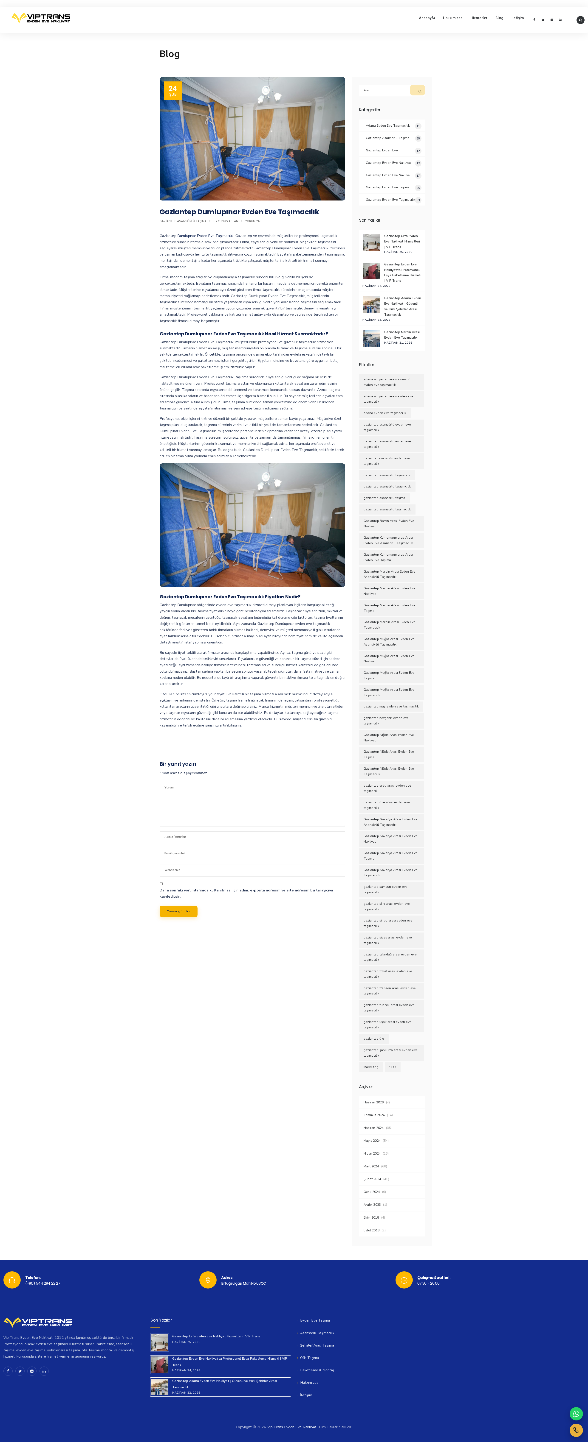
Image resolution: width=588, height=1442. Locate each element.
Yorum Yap (253, 221)
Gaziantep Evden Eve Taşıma (388, 187)
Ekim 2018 (371, 1217)
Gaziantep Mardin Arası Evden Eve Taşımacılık (389, 625)
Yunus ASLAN (228, 221)
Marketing (371, 1067)
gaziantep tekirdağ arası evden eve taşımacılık (390, 957)
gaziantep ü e (374, 1038)
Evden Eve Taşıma (315, 1320)
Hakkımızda (453, 18)
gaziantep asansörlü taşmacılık (387, 475)
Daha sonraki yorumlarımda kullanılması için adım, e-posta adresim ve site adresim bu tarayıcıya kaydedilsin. (246, 893)
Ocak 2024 (372, 1192)
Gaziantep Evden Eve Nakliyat (388, 163)
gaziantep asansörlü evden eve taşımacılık (387, 444)
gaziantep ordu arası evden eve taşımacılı (387, 788)
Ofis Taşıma (309, 1358)
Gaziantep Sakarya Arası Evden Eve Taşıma (391, 856)
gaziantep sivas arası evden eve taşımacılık (388, 940)
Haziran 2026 (374, 1102)
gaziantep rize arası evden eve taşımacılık (387, 805)
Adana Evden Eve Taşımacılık (388, 125)
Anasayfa (427, 18)
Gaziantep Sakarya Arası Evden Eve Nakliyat (391, 839)
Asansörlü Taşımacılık (317, 1333)
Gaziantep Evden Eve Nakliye (388, 175)
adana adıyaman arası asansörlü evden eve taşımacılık (388, 382)
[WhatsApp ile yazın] (576, 1413)
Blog (499, 18)
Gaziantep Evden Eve (382, 150)
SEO (392, 1067)
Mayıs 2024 (372, 1141)
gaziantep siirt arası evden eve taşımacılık (387, 906)
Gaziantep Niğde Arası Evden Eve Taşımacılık (389, 771)
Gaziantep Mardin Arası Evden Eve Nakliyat (389, 591)
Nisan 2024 (372, 1153)
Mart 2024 (371, 1166)
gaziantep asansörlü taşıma (384, 498)
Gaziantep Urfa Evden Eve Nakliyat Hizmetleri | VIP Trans (402, 241)
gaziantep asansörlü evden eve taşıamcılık (387, 427)
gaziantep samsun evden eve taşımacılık (385, 889)
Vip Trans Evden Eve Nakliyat (292, 1427)
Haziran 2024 (374, 1128)
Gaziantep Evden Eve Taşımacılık (390, 200)
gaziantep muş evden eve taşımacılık (391, 706)
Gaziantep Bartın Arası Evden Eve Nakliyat (389, 524)
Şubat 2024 (372, 1179)
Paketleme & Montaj (317, 1370)
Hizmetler (479, 18)
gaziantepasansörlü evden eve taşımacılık (387, 461)
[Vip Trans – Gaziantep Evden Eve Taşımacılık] (40, 18)
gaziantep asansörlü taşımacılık (387, 509)
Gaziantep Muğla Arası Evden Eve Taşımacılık (389, 692)
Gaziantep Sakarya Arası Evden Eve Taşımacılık (391, 873)
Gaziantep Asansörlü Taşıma (183, 221)
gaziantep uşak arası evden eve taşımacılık (387, 1025)
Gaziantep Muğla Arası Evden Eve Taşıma (389, 675)
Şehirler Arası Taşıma (317, 1345)
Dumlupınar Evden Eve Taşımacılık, (206, 235)
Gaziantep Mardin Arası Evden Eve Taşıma (389, 608)
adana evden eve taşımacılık (385, 413)
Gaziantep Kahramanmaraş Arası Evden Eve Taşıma (388, 557)
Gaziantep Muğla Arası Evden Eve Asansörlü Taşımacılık (389, 642)
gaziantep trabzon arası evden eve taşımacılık (390, 991)
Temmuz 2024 (374, 1115)
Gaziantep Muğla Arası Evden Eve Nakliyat (389, 659)
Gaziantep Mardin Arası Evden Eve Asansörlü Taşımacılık (389, 574)
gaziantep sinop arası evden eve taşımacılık (388, 923)
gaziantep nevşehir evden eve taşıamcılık (386, 721)
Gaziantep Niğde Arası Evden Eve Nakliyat (389, 738)
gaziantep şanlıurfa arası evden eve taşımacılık (391, 1053)
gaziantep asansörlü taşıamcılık (387, 486)
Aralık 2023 (372, 1205)
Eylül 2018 (371, 1230)
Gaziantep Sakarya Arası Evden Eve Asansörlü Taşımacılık (391, 822)
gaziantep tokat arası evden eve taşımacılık (388, 974)
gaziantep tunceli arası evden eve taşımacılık (389, 1008)
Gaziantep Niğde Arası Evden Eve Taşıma (389, 754)
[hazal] (576, 1430)
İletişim (518, 18)
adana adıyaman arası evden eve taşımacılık (388, 399)
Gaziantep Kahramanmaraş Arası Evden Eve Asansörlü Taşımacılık (388, 540)
